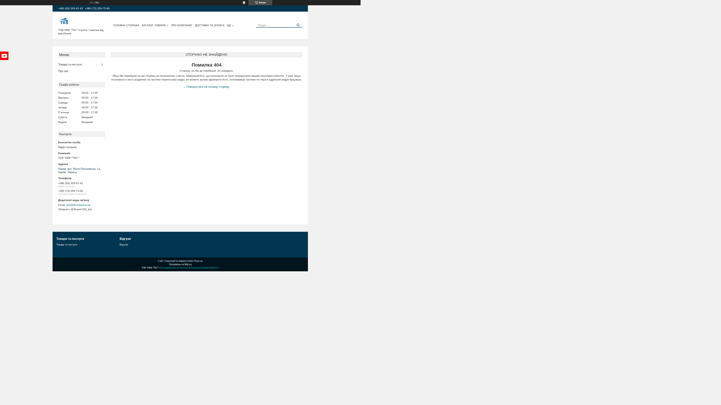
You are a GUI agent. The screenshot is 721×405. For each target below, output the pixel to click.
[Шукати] (298, 25)
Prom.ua (198, 261)
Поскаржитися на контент (175, 267)
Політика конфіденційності (204, 267)
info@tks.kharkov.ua (78, 204)
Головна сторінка (126, 25)
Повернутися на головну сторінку (207, 86)
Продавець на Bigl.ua (180, 264)
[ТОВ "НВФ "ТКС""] (63, 20)
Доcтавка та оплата (209, 25)
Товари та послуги (70, 64)
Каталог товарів (153, 25)
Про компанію (181, 25)
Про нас (63, 71)
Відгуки (124, 244)
